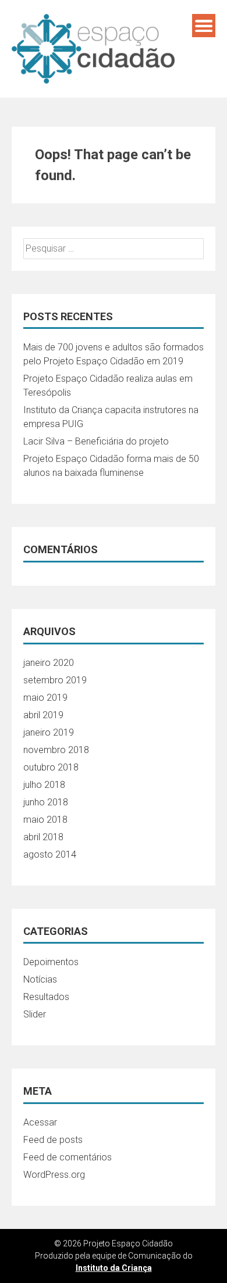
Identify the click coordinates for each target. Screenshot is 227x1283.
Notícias (40, 979)
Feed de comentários (67, 1157)
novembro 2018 (56, 749)
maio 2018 (45, 819)
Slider (34, 1014)
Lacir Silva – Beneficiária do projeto (96, 441)
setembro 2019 (55, 680)
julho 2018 (44, 784)
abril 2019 (43, 715)
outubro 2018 (51, 767)
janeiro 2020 (48, 662)
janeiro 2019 (48, 732)
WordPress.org (54, 1174)
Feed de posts (53, 1139)
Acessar (40, 1122)
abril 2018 (43, 837)
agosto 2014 (49, 854)
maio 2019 (45, 697)
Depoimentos (51, 961)
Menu (203, 25)
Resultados (46, 996)
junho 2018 (45, 802)
